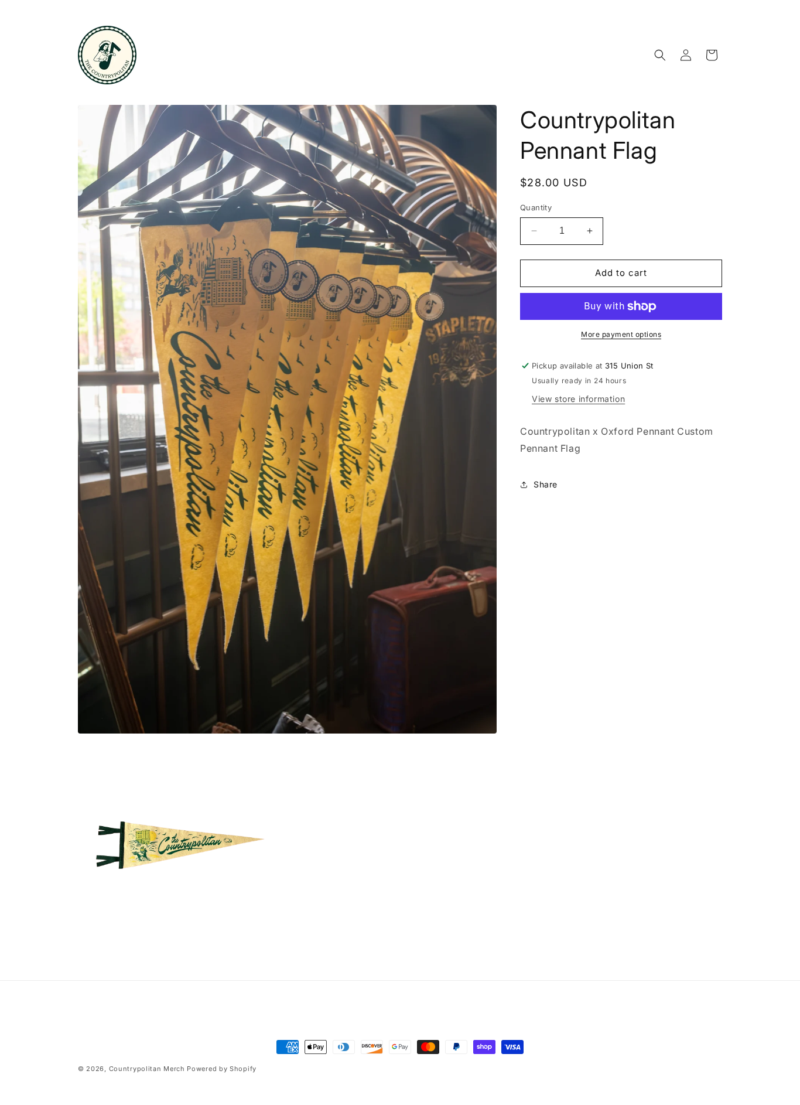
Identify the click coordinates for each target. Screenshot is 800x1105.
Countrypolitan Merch (147, 1069)
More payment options (621, 334)
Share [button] (546, 484)
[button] (660, 55)
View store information (578, 399)
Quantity (536, 207)
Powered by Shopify (222, 1069)
